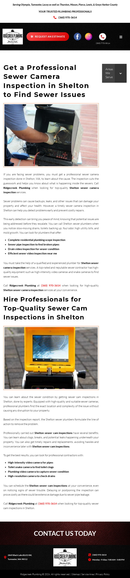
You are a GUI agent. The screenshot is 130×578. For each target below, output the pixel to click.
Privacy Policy (103, 574)
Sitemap (76, 574)
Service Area (87, 574)
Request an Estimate (48, 36)
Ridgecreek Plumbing (31, 574)
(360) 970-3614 (103, 43)
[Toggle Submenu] (121, 73)
